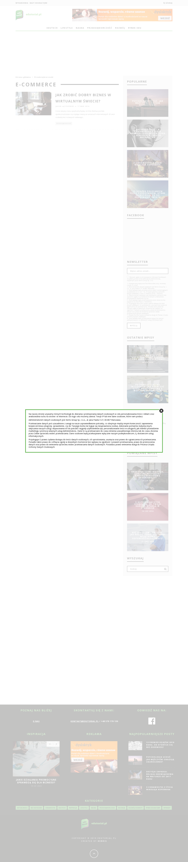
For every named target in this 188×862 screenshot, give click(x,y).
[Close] (161, 410)
